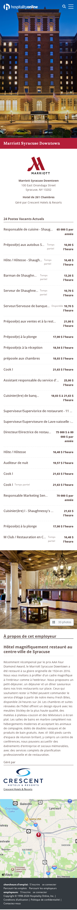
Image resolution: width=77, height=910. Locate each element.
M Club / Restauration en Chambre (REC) (34, 537)
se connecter (49, 884)
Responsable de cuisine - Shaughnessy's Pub (37, 229)
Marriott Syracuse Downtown (39, 180)
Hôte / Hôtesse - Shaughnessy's (27, 260)
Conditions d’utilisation (16, 899)
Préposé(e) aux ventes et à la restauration (35, 321)
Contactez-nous (12, 903)
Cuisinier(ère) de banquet (22, 395)
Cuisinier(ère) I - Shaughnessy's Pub (30, 511)
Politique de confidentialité (45, 899)
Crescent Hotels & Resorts (45, 202)
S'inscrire (35, 884)
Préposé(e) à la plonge (20, 337)
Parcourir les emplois (15, 888)
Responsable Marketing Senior (26, 495)
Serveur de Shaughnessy (22, 290)
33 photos (64, 622)
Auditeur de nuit (16, 463)
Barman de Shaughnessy (22, 275)
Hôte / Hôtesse (15, 452)
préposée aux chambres (22, 358)
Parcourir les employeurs (43, 888)
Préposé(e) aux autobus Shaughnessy (32, 245)
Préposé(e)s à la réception (23, 347)
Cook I (8, 369)
